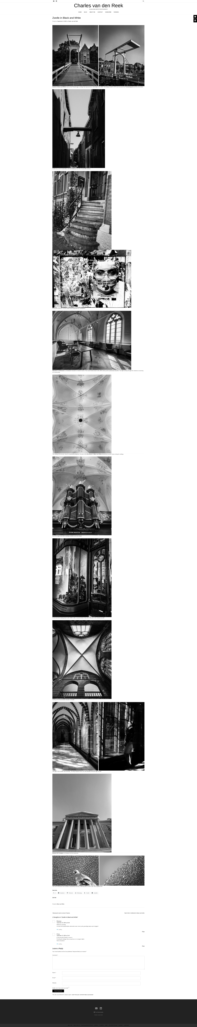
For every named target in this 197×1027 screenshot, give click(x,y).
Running (116, 12)
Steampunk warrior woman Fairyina (61, 913)
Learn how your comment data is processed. (82, 994)
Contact (100, 12)
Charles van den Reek (98, 5)
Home (80, 12)
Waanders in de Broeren (58, 370)
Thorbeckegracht (129, 86)
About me (92, 12)
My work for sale (113, 1025)
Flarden (102, 1025)
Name (54, 972)
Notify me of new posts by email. (60, 988)
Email (54, 977)
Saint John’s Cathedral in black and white (134, 913)
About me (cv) (77, 1025)
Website (54, 982)
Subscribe (108, 12)
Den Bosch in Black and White (94, 454)
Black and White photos (87, 1025)
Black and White (60, 904)
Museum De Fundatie (57, 853)
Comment (55, 955)
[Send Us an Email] (53, 1)
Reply (143, 931)
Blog (85, 12)
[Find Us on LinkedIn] (56, 1)
